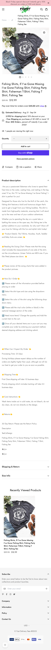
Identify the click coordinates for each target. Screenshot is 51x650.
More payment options (25, 158)
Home (4, 20)
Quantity (5, 138)
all (12, 20)
